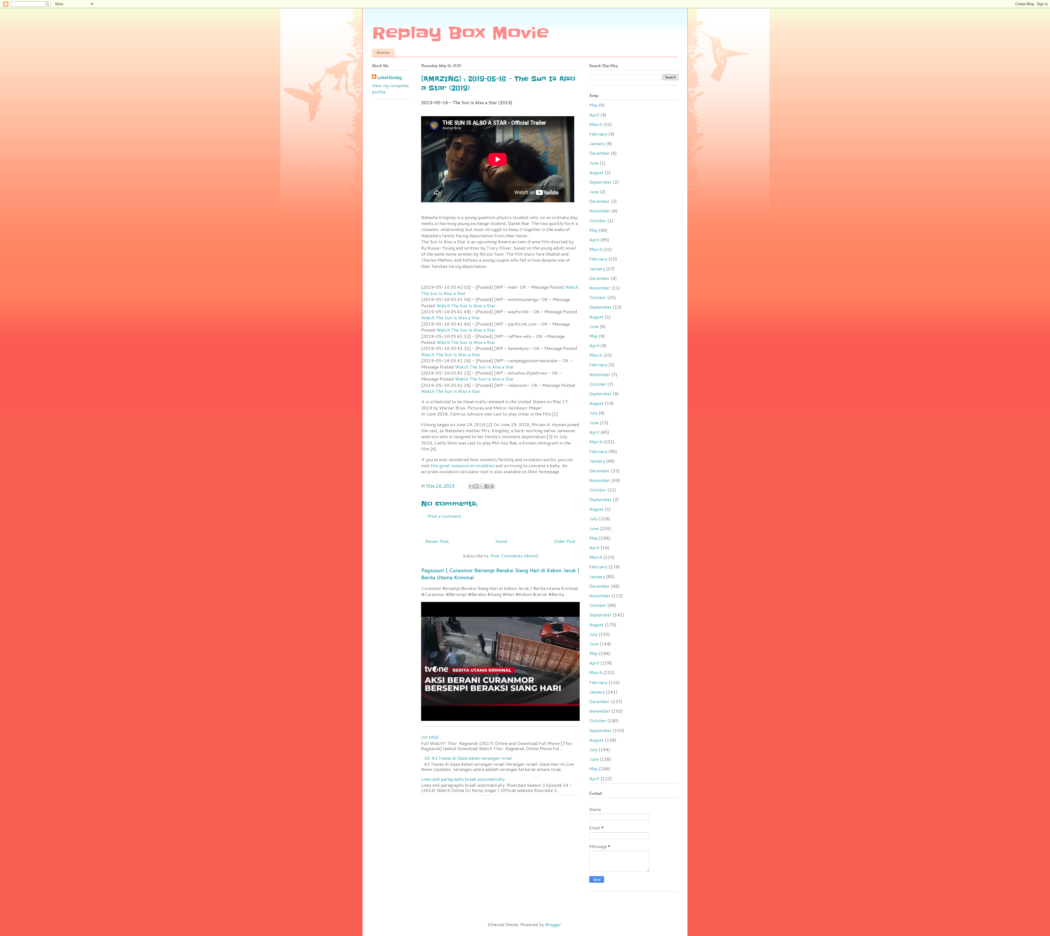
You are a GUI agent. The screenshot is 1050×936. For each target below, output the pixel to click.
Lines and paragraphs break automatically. (463, 779)
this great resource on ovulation (462, 465)
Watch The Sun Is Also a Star (465, 305)
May (593, 105)
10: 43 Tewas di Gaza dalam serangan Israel (468, 758)
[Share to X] (481, 486)
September (600, 182)
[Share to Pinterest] (492, 486)
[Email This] (471, 486)
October (597, 220)
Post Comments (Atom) (514, 555)
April (594, 115)
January (597, 143)
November (599, 210)
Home (501, 541)
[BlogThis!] (476, 486)
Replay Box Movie (460, 33)
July (593, 413)
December (599, 153)
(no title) (430, 737)
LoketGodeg (389, 77)
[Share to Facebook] (486, 486)
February (598, 134)
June (594, 163)
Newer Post (437, 541)
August (596, 172)
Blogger (553, 924)
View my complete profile (390, 88)
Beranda (383, 53)
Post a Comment (444, 516)
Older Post (564, 541)
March (595, 124)
